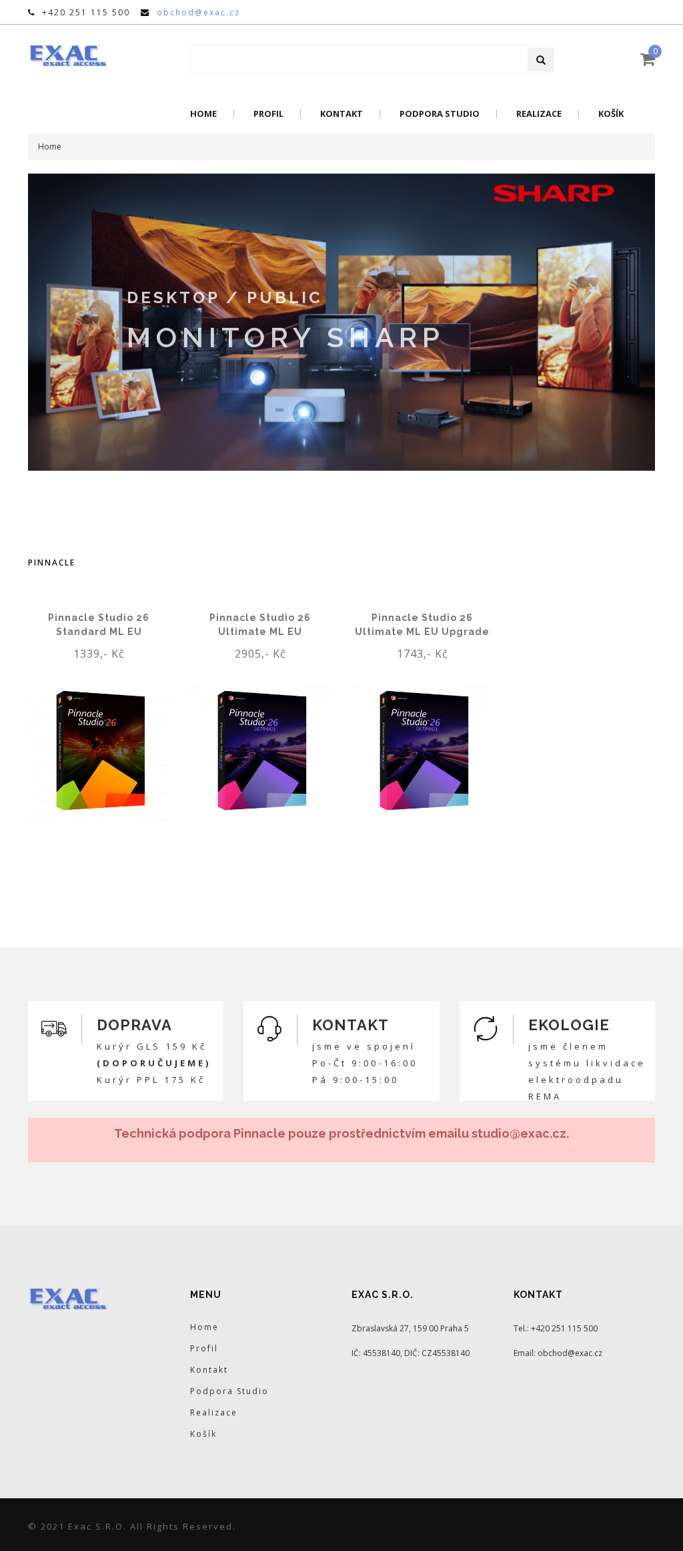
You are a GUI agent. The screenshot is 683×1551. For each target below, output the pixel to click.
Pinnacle (51, 562)
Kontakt (341, 113)
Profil (268, 113)
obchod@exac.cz (198, 12)
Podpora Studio (440, 113)
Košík (611, 113)
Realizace (539, 113)
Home (203, 113)
